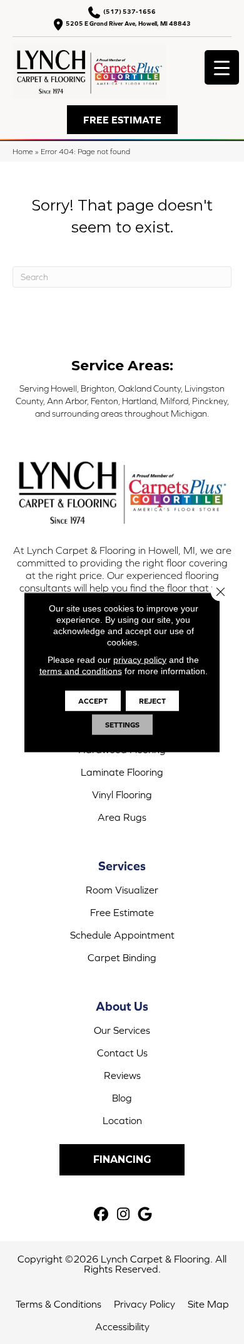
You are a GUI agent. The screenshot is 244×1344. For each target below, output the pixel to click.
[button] (122, 119)
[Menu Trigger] (222, 67)
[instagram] (123, 1214)
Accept (93, 700)
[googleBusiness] (145, 1214)
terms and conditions (80, 670)
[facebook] (102, 1214)
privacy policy (139, 659)
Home (23, 151)
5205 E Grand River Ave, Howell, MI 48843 (128, 23)
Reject (152, 700)
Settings (122, 724)
